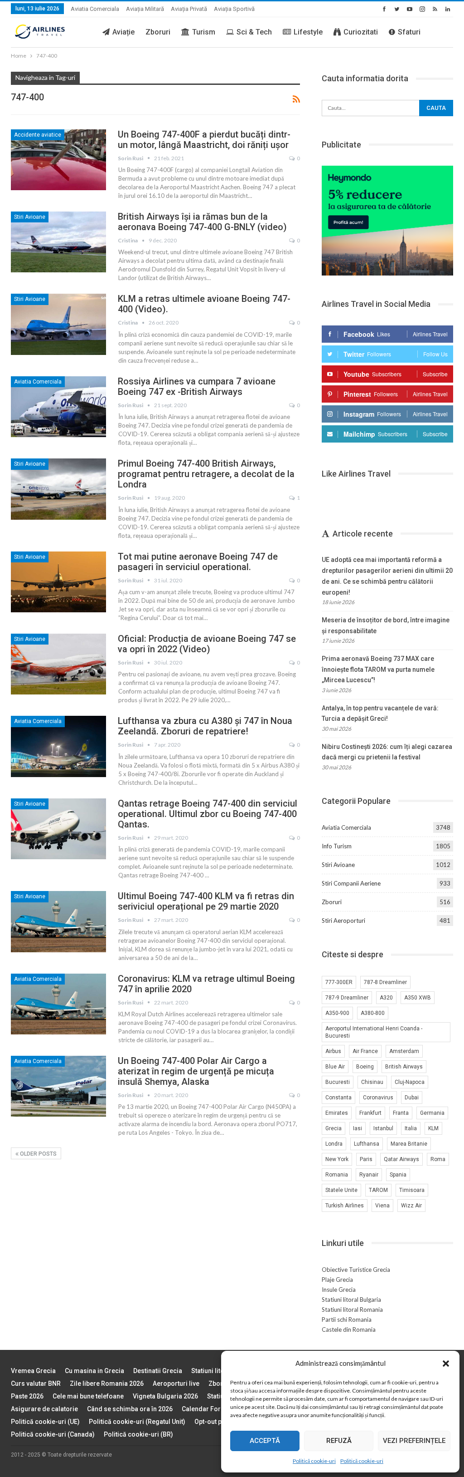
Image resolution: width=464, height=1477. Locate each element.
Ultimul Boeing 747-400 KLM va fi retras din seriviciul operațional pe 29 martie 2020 (206, 901)
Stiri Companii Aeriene (351, 883)
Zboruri (157, 32)
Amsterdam (404, 1051)
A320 (386, 998)
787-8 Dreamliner (385, 982)
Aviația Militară (145, 8)
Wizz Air (411, 1205)
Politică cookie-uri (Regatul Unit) (137, 1421)
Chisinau (372, 1082)
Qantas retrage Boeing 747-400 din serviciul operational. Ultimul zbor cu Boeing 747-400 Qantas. (207, 814)
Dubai (412, 1097)
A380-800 (373, 1013)
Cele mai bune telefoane (88, 1396)
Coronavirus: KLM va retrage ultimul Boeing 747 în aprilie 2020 (206, 984)
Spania (398, 1175)
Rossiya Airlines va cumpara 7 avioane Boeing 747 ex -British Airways (197, 386)
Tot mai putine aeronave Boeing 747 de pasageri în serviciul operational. (198, 561)
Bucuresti (337, 1082)
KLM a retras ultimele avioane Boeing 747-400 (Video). (204, 304)
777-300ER (339, 982)
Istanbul (383, 1128)
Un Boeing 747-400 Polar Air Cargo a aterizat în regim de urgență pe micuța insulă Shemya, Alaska (196, 1071)
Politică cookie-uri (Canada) (53, 1434)
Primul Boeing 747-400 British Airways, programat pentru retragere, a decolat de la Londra (206, 474)
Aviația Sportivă (234, 8)
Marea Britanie (409, 1144)
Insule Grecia (339, 1289)
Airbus (333, 1051)
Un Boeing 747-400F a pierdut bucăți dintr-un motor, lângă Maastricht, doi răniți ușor (204, 139)
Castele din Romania (349, 1329)
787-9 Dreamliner (346, 998)
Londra (334, 1144)
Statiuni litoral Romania (352, 1309)
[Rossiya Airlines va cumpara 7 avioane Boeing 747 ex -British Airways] (58, 406)
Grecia (333, 1128)
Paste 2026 (27, 1396)
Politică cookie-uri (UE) (45, 1421)
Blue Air (335, 1066)
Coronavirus (378, 1097)
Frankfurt (370, 1113)
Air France (365, 1051)
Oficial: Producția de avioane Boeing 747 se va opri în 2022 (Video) (207, 644)
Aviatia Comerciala (95, 8)
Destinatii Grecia (157, 1370)
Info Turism (337, 846)
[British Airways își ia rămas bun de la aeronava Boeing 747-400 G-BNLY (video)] (58, 242)
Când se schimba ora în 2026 (130, 1409)
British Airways (404, 1066)
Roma (437, 1159)
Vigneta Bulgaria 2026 (165, 1396)
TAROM (378, 1190)
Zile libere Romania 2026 (107, 1383)
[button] (445, 1363)
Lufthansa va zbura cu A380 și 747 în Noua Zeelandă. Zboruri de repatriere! (205, 726)
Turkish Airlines (344, 1205)
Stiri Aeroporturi (343, 920)
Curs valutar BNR (36, 1383)
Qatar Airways (401, 1159)
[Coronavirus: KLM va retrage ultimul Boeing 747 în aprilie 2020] (58, 1004)
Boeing (365, 1066)
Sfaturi (409, 32)
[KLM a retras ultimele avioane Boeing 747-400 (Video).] (58, 324)
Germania (432, 1113)
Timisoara (412, 1190)
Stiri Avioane (29, 217)
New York (336, 1159)
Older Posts (38, 1154)
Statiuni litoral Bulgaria (351, 1299)
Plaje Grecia (337, 1279)
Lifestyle (308, 32)
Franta (401, 1113)
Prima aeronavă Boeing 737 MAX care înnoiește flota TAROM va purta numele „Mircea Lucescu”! (378, 669)
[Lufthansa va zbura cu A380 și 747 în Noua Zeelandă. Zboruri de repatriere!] (58, 746)
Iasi (357, 1128)
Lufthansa (366, 1144)
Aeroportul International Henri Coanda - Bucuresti (373, 1032)
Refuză (339, 1441)
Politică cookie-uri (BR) (138, 1434)
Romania (336, 1175)
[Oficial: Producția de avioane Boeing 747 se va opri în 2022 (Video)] (58, 664)
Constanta (338, 1097)
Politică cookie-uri (314, 1460)
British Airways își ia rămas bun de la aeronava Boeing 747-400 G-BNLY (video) (202, 221)
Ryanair (368, 1175)
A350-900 (337, 1013)
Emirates (336, 1113)
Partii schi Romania (347, 1319)
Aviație (123, 32)
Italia (411, 1128)
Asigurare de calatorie (44, 1409)
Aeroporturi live (176, 1383)
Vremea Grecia (33, 1370)
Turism (203, 32)
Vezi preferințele (414, 1441)
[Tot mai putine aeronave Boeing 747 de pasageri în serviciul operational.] (58, 581)
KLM (433, 1128)
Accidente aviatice (37, 135)
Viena (382, 1205)
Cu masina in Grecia (94, 1370)
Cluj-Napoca (410, 1082)
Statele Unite (341, 1190)
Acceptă (265, 1441)
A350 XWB (417, 998)
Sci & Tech (254, 32)
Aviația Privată (189, 8)
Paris (366, 1159)
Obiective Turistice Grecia (356, 1269)
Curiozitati (360, 32)
